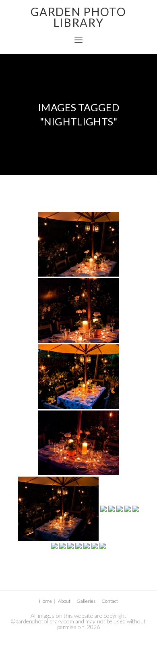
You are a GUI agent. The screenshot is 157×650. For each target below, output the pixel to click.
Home (45, 601)
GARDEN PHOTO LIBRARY (78, 17)
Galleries (85, 601)
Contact (109, 601)
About (64, 601)
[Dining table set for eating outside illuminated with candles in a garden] (78, 244)
